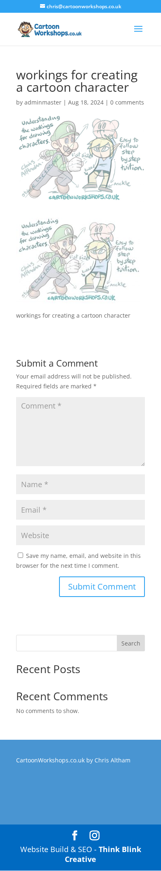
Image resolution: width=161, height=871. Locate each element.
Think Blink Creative (103, 854)
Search (130, 643)
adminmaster (43, 102)
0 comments (127, 102)
